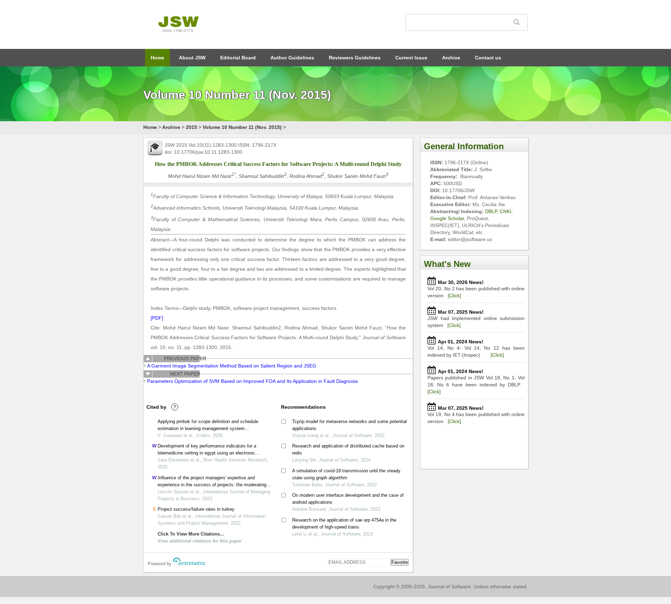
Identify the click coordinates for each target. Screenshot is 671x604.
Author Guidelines (292, 57)
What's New (447, 264)
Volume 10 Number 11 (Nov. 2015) (242, 127)
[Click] (454, 295)
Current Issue (411, 57)
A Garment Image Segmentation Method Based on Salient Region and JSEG (231, 366)
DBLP (491, 211)
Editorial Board (238, 57)
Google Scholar (447, 218)
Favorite (399, 562)
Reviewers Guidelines (355, 57)
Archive (451, 57)
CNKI (505, 211)
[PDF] (157, 318)
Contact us (488, 57)
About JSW (192, 57)
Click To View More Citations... (191, 534)
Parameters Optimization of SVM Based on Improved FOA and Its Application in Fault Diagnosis (252, 381)
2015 (191, 127)
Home (157, 57)
